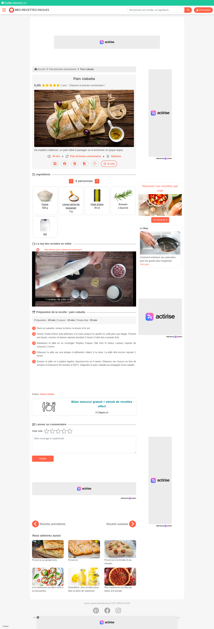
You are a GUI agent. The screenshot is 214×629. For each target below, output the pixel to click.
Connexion (204, 10)
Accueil (41, 69)
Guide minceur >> (15, 2)
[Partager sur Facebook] (65, 164)
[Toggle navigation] (4, 10)
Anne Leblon (47, 394)
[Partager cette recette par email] (55, 164)
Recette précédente (53, 524)
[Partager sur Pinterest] (74, 164)
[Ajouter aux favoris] (95, 164)
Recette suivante (117, 524)
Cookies (5, 626)
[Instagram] (118, 612)
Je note (111, 163)
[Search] (188, 10)
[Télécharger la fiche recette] (85, 164)
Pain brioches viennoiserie (62, 69)
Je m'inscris (159, 220)
